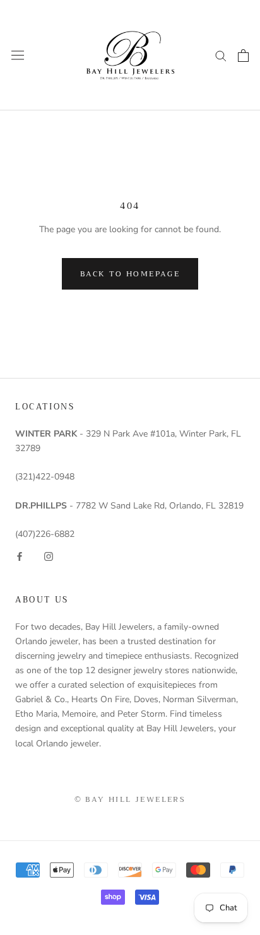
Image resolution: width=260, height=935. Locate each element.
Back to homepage (130, 274)
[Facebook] (19, 555)
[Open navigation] (17, 55)
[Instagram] (48, 555)
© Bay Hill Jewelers (130, 799)
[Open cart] (243, 55)
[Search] (221, 55)
